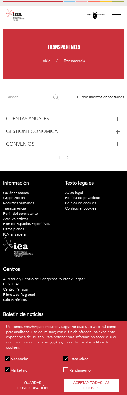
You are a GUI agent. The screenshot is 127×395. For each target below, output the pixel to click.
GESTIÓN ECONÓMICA (32, 131)
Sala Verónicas (15, 299)
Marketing (18, 370)
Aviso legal (74, 192)
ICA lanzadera (14, 234)
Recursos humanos (18, 203)
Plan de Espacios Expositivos (26, 223)
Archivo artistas (15, 218)
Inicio (46, 60)
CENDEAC (11, 284)
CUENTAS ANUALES (27, 119)
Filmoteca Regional (19, 294)
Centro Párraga (15, 289)
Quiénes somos (16, 192)
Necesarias (19, 358)
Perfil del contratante (20, 213)
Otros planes (13, 229)
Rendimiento (79, 370)
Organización (14, 197)
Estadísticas (78, 358)
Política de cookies (80, 203)
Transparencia (74, 60)
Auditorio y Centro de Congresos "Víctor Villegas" (44, 279)
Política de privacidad (82, 197)
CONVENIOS (20, 144)
